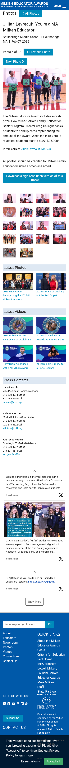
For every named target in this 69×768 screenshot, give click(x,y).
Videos (7, 652)
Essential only (30, 761)
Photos (8, 647)
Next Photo (14, 61)
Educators (9, 638)
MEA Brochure (46, 664)
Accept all (53, 761)
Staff (40, 687)
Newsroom (10, 642)
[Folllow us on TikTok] (26, 704)
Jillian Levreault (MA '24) (36, 149)
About (7, 633)
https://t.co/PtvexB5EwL (41, 581)
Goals (41, 650)
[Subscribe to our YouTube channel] (13, 704)
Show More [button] (34, 601)
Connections (11, 656)
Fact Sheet (44, 659)
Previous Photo (39, 52)
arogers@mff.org (12, 454)
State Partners (47, 691)
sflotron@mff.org (12, 428)
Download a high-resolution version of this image (34, 177)
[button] (34, 482)
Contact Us (10, 661)
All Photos (31, 13)
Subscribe (13, 718)
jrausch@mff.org (12, 402)
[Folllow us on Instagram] (18, 704)
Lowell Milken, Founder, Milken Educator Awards (48, 673)
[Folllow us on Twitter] (5, 704)
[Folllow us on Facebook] (9, 704)
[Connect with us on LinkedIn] (23, 704)
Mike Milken (45, 682)
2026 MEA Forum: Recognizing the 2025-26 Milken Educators (16, 295)
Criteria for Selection (51, 654)
